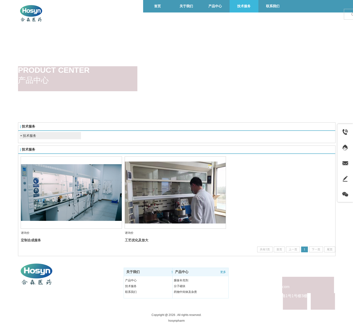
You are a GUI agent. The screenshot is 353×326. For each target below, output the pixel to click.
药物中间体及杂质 (185, 292)
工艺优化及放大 (136, 240)
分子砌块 (179, 286)
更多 (223, 272)
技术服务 (29, 136)
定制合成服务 (31, 240)
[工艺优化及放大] (175, 192)
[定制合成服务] (71, 192)
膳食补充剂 (181, 280)
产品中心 (131, 280)
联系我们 (131, 292)
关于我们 (133, 272)
